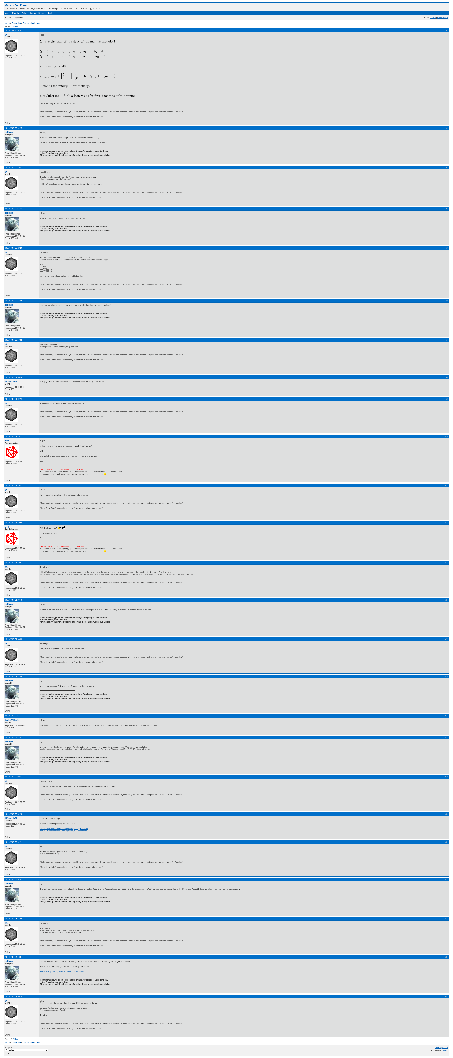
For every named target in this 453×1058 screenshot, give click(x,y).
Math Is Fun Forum (16, 5)
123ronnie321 (12, 381)
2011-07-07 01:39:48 (13, 600)
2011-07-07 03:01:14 (13, 842)
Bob (7, 440)
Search (33, 13)
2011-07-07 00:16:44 (13, 209)
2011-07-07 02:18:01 (13, 737)
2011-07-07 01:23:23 (13, 436)
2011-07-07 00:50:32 (13, 340)
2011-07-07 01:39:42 (13, 563)
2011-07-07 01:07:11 (13, 399)
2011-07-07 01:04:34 (13, 377)
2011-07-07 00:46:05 (13, 301)
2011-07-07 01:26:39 (13, 485)
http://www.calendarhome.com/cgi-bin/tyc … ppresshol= (64, 829)
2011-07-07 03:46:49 (13, 919)
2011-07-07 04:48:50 (13, 996)
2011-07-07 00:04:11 (13, 128)
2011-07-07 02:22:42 (13, 777)
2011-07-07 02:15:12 (13, 716)
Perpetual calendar (31, 23)
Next (16, 26)
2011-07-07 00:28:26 (13, 248)
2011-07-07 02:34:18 (13, 814)
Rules (24, 13)
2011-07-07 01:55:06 (13, 676)
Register (42, 13)
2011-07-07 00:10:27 (13, 167)
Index (7, 13)
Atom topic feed (441, 1048)
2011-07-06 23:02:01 (13, 30)
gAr (6, 34)
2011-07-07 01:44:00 (13, 639)
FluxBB (445, 1051)
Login (50, 13)
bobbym (9, 132)
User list (15, 13)
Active (433, 17)
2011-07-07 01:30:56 (13, 523)
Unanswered (442, 17)
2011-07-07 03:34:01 (13, 879)
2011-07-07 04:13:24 (13, 957)
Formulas (16, 23)
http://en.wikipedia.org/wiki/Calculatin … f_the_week (62, 972)
